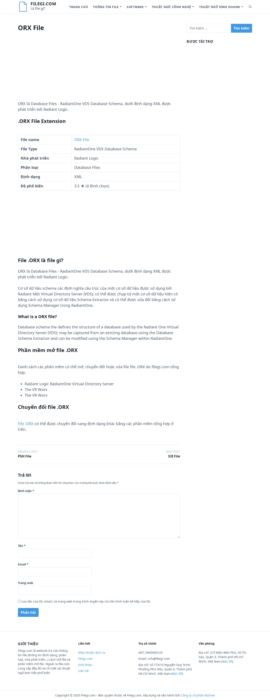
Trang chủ (78, 7)
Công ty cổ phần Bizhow (198, 695)
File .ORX (26, 423)
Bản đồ (177, 674)
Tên (22, 546)
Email (23, 564)
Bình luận (26, 491)
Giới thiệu (85, 665)
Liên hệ (83, 671)
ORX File (81, 139)
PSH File (24, 456)
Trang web (25, 583)
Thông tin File (106, 7)
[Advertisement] (99, 71)
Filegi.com (43, 4)
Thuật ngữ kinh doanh (219, 7)
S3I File (174, 456)
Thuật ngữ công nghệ (171, 7)
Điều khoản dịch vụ (91, 653)
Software (135, 7)
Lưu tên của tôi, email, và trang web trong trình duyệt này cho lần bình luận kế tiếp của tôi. (86, 601)
